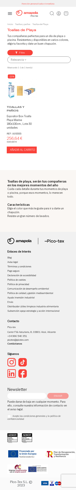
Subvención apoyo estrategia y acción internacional (33, 311)
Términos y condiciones (19, 266)
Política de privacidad (18, 284)
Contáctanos (14, 343)
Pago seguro (13, 271)
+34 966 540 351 (17, 336)
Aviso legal (12, 262)
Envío (10, 302)
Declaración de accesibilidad (21, 275)
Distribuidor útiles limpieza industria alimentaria (33, 306)
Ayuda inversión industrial (21, 297)
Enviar (58, 396)
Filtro (22, 52)
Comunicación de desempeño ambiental (28, 288)
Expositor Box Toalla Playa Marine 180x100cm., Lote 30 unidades (19, 122)
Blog (9, 257)
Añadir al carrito (22, 150)
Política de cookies (16, 279)
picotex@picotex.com (18, 340)
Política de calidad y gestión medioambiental (30, 293)
